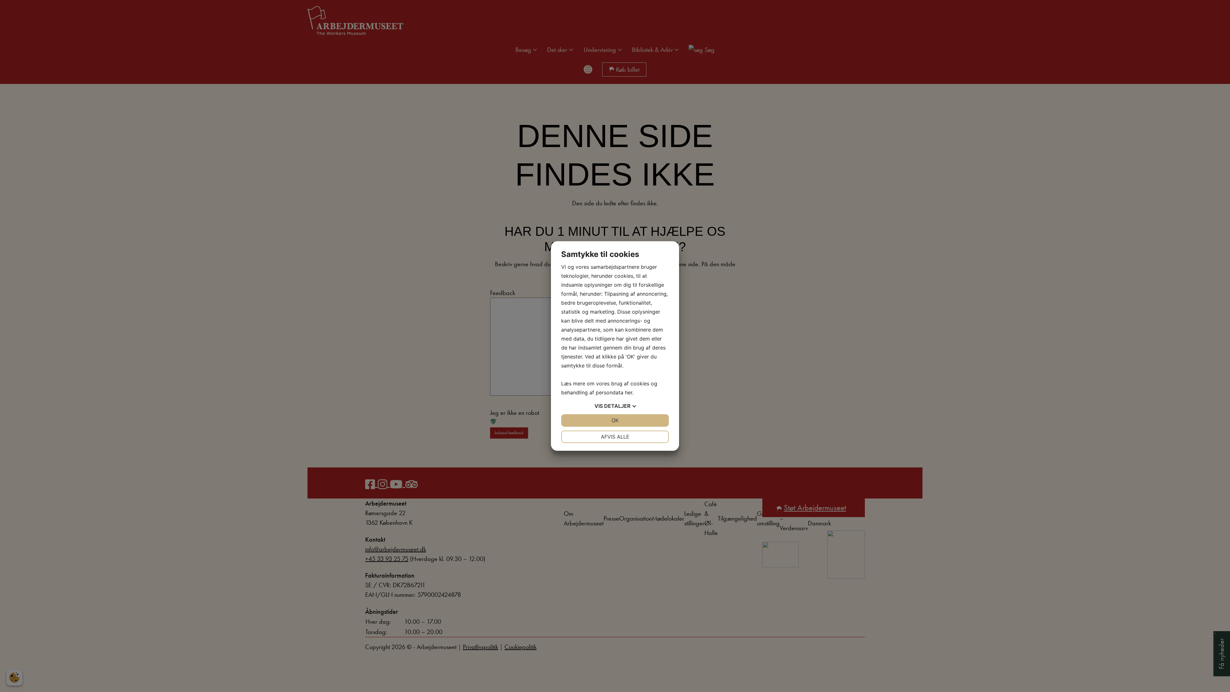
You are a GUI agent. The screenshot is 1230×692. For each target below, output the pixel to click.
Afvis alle (615, 436)
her (628, 392)
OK (615, 420)
